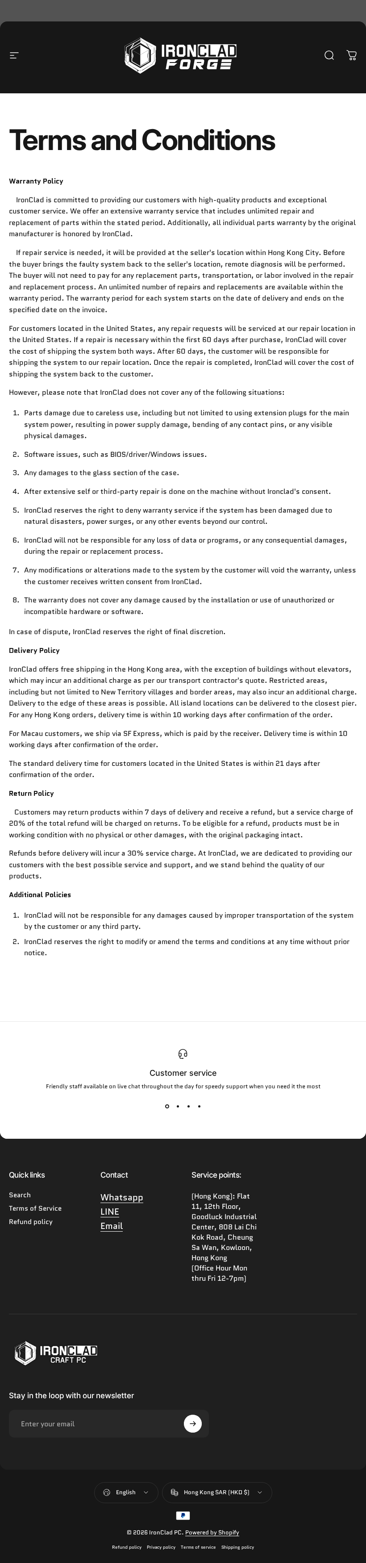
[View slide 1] (167, 1106)
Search (20, 1195)
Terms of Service (35, 1208)
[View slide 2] (177, 1106)
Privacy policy (161, 1547)
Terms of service (198, 1547)
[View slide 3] (188, 1106)
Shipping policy (237, 1547)
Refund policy (31, 1222)
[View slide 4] (199, 1106)
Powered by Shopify (212, 1532)
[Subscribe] (193, 1424)
